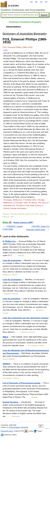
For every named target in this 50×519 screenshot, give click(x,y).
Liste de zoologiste (11, 299)
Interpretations (13, 27)
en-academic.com (10, 4)
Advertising (24, 427)
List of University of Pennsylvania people (21, 383)
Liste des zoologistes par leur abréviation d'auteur (26, 318)
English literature (10, 402)
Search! (44, 15)
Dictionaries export (7, 431)
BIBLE (5, 337)
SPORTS (6, 364)
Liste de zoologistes (12, 260)
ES (41, 2)
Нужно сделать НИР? (23, 222)
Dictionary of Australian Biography (25, 22)
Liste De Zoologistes (12, 279)
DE (36, 2)
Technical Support (14, 427)
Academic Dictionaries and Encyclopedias (23, 10)
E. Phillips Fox (9, 241)
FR (46, 2)
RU (31, 2)
